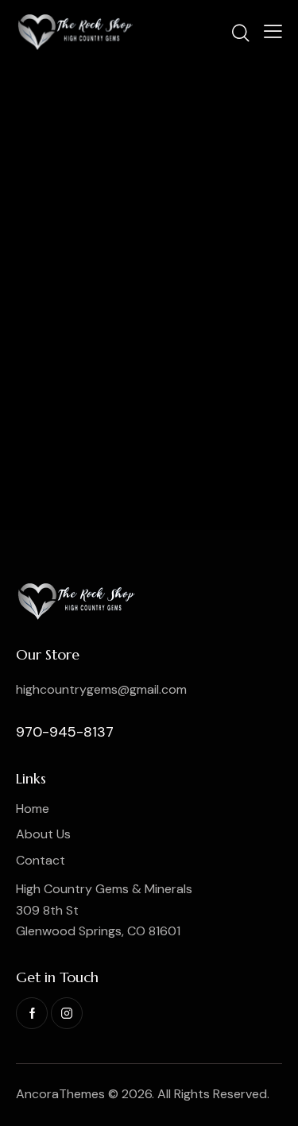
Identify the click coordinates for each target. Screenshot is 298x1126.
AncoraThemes (60, 1093)
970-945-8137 (65, 731)
